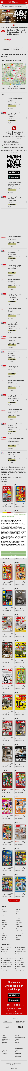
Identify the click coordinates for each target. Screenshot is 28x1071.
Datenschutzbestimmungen (20, 514)
